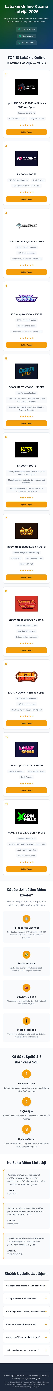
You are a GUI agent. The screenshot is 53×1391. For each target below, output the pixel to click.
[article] (26, 104)
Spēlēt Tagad (26, 132)
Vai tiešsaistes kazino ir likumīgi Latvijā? (25, 1285)
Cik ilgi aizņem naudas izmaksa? (21, 1298)
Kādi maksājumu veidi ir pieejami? (22, 1350)
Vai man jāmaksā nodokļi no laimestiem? (25, 1311)
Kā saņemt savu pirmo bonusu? (21, 1324)
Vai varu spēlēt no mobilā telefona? (23, 1337)
